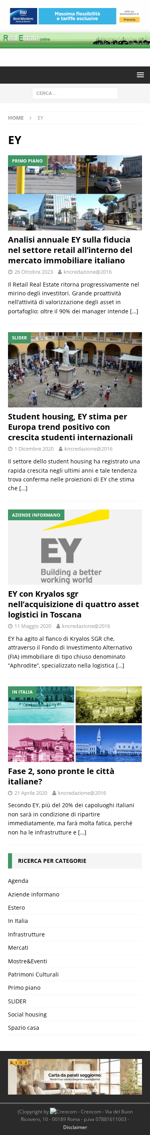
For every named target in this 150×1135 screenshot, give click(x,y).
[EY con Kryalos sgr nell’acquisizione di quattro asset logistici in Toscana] (75, 547)
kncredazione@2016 (88, 271)
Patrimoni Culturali (33, 974)
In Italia (18, 920)
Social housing (27, 1014)
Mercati (18, 947)
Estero (16, 907)
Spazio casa (23, 1027)
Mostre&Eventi (27, 961)
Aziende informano (33, 894)
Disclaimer (75, 1127)
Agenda (18, 880)
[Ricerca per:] (75, 93)
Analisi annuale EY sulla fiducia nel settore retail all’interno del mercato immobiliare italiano (70, 250)
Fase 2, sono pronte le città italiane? (61, 776)
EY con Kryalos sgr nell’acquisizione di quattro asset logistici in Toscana (73, 604)
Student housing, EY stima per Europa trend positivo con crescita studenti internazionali (70, 427)
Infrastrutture (26, 934)
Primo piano (24, 987)
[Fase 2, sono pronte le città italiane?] (75, 724)
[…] (134, 311)
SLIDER (17, 1001)
